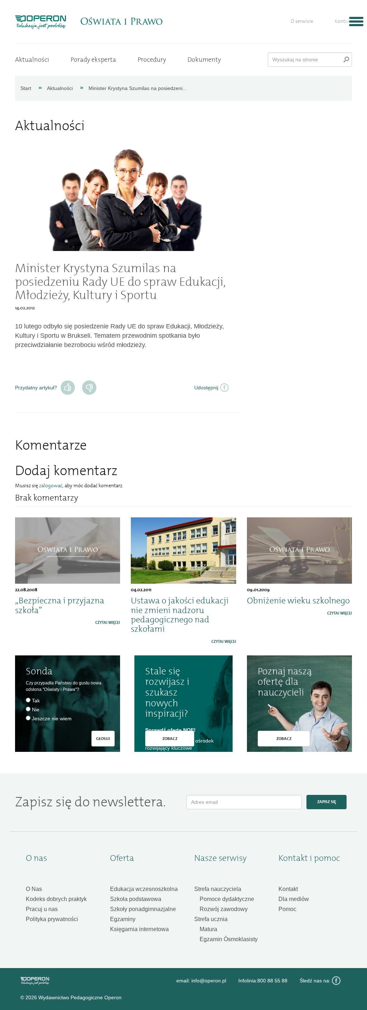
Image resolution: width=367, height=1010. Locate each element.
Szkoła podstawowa (135, 899)
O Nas (34, 889)
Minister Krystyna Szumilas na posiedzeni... (138, 88)
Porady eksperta (93, 59)
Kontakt (343, 21)
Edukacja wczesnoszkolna (144, 889)
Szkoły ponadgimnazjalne (143, 909)
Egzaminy (122, 919)
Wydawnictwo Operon (34, 981)
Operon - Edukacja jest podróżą (40, 22)
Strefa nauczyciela (217, 889)
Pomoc (287, 909)
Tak (68, 387)
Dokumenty (204, 59)
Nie (89, 387)
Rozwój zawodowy (224, 909)
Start (25, 88)
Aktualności (32, 59)
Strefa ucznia (211, 919)
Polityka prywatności (52, 919)
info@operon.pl (208, 980)
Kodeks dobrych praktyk (56, 899)
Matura (208, 929)
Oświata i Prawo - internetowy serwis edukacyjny (121, 21)
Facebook (336, 980)
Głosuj (103, 738)
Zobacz (169, 738)
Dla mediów (293, 899)
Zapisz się (326, 802)
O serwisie (302, 21)
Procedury (152, 59)
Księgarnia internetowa (139, 929)
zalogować (50, 485)
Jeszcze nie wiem (52, 718)
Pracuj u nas (42, 909)
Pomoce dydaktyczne (227, 899)
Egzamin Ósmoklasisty (229, 939)
